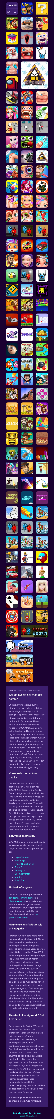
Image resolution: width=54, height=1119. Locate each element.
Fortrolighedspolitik (22, 1113)
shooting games (17, 901)
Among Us (20, 870)
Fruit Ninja (20, 860)
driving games (28, 897)
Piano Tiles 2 (21, 880)
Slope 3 (18, 867)
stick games (23, 917)
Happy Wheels (22, 857)
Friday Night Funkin (24, 863)
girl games (14, 897)
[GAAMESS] (12, 5)
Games (9, 12)
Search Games (15, 12)
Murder (18, 877)
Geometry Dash (22, 873)
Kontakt (37, 1113)
